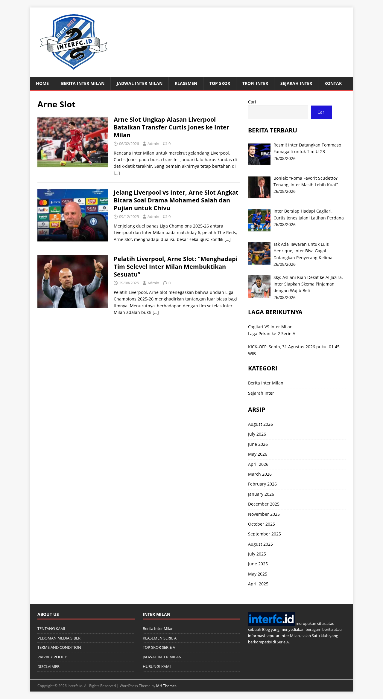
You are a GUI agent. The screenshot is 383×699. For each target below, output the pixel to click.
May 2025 (257, 574)
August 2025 (260, 544)
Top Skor (219, 83)
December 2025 (263, 504)
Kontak (333, 83)
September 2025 (264, 534)
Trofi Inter (255, 83)
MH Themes (166, 685)
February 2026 (262, 484)
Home (42, 83)
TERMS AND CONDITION (59, 647)
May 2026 (257, 454)
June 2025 (258, 564)
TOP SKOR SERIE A (159, 647)
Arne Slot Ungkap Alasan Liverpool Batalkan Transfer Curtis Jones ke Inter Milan (171, 127)
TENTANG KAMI (51, 628)
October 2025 (261, 524)
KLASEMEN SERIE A (160, 638)
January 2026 (261, 494)
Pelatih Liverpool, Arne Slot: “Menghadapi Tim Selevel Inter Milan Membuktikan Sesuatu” (176, 266)
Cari (252, 102)
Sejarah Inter (296, 83)
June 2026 (258, 444)
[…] (117, 173)
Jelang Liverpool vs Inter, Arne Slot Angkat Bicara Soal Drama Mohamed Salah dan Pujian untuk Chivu (176, 200)
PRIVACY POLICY (52, 657)
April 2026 (258, 464)
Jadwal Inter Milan (139, 83)
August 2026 (260, 424)
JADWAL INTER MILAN (162, 657)
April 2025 (258, 584)
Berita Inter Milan (82, 83)
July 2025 (257, 554)
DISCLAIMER (48, 666)
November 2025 (264, 514)
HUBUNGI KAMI (157, 666)
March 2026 (260, 474)
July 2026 (257, 434)
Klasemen (186, 83)
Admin (153, 143)
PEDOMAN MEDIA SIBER (58, 638)
